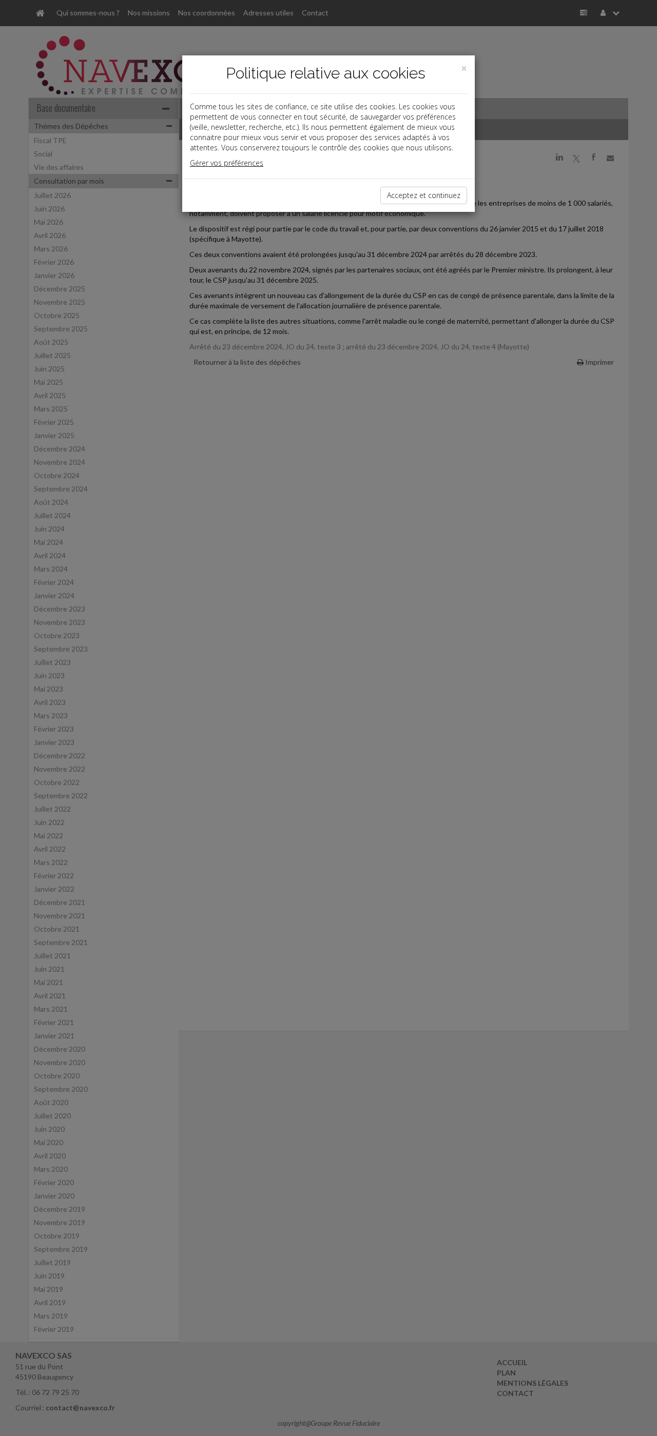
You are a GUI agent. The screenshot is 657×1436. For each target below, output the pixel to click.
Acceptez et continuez (423, 195)
